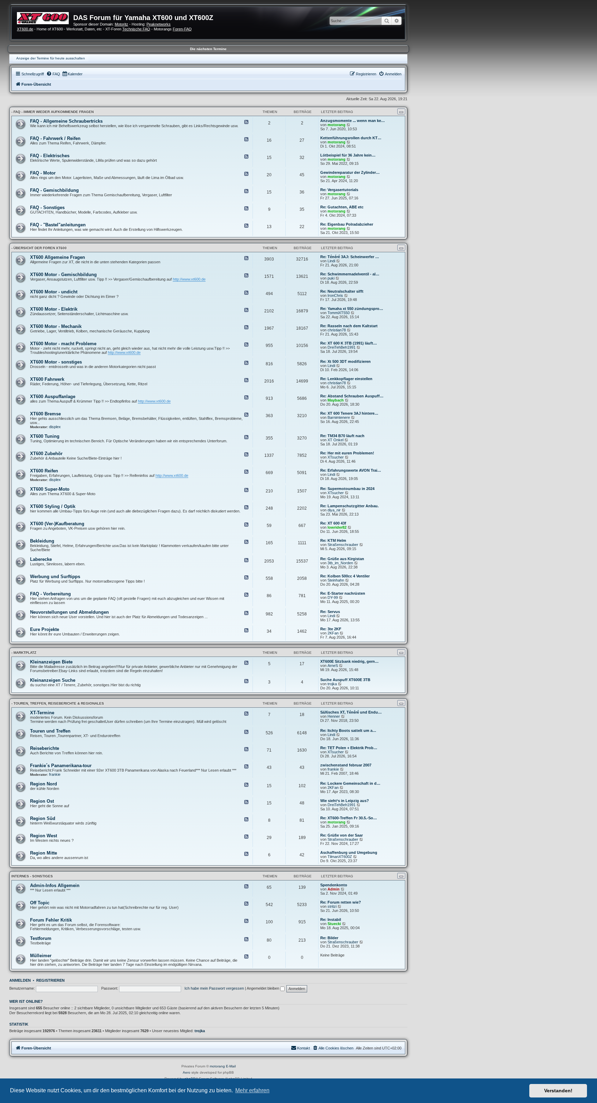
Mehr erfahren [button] (252, 1090)
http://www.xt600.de (189, 279)
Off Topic (39, 902)
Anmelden (20, 980)
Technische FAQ (136, 29)
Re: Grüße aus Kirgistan (342, 559)
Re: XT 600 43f (333, 523)
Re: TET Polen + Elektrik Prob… (348, 748)
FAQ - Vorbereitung (50, 593)
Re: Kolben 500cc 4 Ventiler (345, 576)
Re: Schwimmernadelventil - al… (349, 274)
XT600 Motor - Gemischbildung (63, 274)
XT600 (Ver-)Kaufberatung (57, 523)
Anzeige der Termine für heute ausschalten (50, 58)
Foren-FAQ (182, 29)
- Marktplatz (23, 652)
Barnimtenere (339, 417)
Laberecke (41, 559)
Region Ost (42, 801)
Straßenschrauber (343, 545)
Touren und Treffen (50, 731)
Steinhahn (336, 580)
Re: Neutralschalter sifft (341, 291)
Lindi (331, 261)
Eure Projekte (44, 629)
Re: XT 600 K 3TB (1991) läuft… (348, 343)
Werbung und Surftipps (55, 576)
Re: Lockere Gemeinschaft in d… (350, 783)
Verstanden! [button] (558, 1090)
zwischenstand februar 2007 (345, 765)
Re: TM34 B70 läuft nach (342, 436)
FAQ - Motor (43, 173)
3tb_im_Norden (340, 563)
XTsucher (336, 457)
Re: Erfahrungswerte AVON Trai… (350, 470)
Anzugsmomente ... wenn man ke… (352, 121)
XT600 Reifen (44, 470)
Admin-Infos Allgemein (54, 885)
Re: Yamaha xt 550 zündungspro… (351, 309)
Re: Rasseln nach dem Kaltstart (349, 326)
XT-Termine (42, 712)
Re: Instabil (330, 919)
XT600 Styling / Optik (52, 506)
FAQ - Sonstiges (47, 207)
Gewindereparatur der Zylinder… (350, 172)
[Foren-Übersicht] (45, 17)
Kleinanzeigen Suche (52, 680)
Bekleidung (42, 541)
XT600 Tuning (44, 436)
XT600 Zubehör (46, 453)
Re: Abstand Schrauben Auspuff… (351, 396)
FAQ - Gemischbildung (54, 190)
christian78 (337, 330)
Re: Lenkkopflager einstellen (346, 379)
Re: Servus (330, 612)
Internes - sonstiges (32, 876)
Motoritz (121, 24)
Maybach (336, 400)
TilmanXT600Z (340, 857)
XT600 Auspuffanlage (52, 396)
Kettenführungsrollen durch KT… (350, 138)
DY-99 (333, 597)
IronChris (335, 295)
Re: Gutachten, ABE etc (341, 207)
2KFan (333, 633)
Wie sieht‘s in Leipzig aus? (344, 801)
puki (331, 278)
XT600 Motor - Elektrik (53, 309)
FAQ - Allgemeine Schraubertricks (66, 121)
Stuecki (334, 924)
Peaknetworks (158, 24)
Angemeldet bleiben (263, 988)
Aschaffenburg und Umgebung (348, 852)
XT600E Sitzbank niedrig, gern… (349, 661)
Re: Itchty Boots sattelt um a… (348, 730)
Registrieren (50, 980)
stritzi (332, 906)
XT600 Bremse (45, 413)
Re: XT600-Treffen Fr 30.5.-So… (348, 818)
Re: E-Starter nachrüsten (342, 593)
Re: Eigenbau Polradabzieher (346, 224)
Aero (186, 1072)
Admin (334, 889)
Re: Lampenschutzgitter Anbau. (349, 506)
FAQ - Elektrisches (49, 155)
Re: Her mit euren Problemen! (347, 453)
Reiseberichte (44, 748)
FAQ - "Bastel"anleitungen (58, 224)
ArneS (333, 665)
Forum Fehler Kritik (51, 920)
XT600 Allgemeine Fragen (57, 257)
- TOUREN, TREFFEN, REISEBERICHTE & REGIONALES (57, 703)
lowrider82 (337, 527)
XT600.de (25, 29)
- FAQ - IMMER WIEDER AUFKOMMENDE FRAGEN (52, 112)
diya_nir (334, 510)
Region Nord (43, 783)
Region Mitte (43, 853)
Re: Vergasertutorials (339, 190)
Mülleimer (40, 955)
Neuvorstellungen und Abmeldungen (69, 612)
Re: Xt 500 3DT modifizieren (345, 361)
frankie (54, 774)
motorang (336, 125)
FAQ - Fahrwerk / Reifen (55, 138)
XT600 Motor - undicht (53, 291)
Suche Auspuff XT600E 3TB (345, 680)
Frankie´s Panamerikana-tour (61, 765)
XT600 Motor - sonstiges (56, 362)
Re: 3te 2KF (330, 629)
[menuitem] (53, 74)
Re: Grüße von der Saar (341, 835)
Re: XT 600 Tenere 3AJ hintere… (349, 413)
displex (55, 427)
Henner (334, 716)
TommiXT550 (339, 313)
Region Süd (42, 818)
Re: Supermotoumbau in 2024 (347, 489)
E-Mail (231, 1066)
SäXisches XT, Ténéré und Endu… (351, 712)
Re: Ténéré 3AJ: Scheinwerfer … (349, 257)
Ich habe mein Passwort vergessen (214, 988)
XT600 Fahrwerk (47, 379)
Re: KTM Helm (333, 540)
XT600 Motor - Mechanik (56, 326)
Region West (43, 835)
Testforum (40, 938)
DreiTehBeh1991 (342, 347)
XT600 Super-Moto (49, 489)
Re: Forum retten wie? (340, 902)
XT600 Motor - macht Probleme (63, 343)
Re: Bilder (329, 938)
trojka (332, 684)
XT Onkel (335, 440)
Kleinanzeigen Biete (51, 661)
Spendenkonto (333, 885)
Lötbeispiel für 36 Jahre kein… (348, 155)
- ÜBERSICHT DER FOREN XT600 (39, 248)
